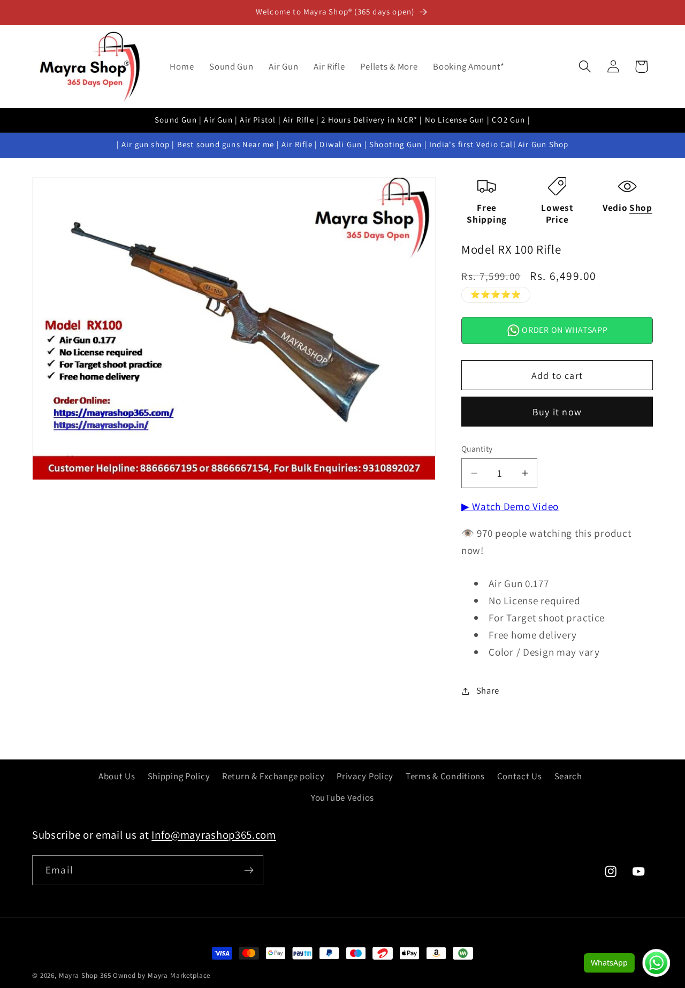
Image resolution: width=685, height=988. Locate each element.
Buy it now (557, 412)
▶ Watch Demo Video (510, 506)
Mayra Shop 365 (85, 975)
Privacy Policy (365, 776)
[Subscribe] (248, 870)
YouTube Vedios (342, 797)
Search (568, 776)
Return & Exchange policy (273, 776)
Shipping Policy (179, 776)
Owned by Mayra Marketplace (161, 975)
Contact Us (519, 776)
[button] (584, 66)
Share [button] (487, 690)
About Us (116, 776)
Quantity (477, 448)
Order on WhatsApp (564, 330)
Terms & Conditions (445, 776)
